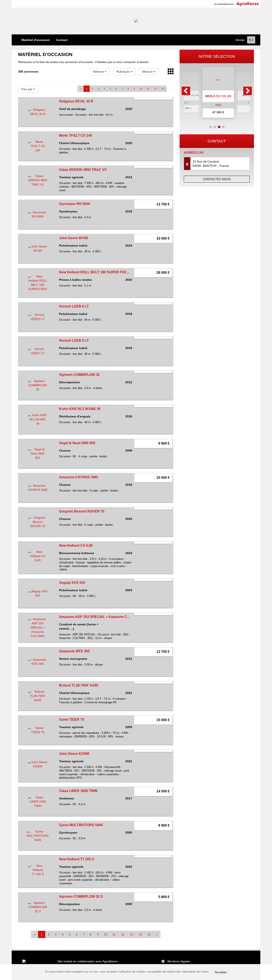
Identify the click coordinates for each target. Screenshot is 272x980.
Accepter (221, 972)
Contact (62, 40)
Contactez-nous (217, 179)
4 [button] (223, 127)
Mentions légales (178, 961)
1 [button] (210, 127)
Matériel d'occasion (35, 40)
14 (140, 934)
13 (163, 88)
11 (148, 88)
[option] (217, 92)
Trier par (27, 89)
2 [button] (215, 127)
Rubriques (123, 71)
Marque (148, 71)
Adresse (99, 71)
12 (155, 88)
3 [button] (219, 127)
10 (140, 88)
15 (149, 934)
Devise (240, 40)
